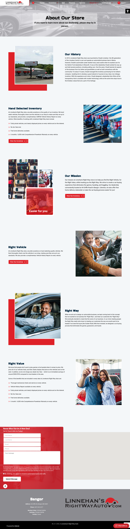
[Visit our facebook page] (33, 3)
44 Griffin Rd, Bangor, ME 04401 (39, 504)
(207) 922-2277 (38, 507)
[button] (127, 11)
